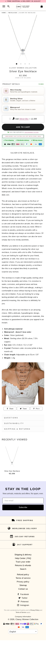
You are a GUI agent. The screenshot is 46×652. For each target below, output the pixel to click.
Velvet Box (24, 119)
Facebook (24, 594)
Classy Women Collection (26, 619)
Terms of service (23, 578)
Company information (23, 616)
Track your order (23, 562)
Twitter (24, 598)
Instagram (24, 605)
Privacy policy (23, 582)
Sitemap (23, 585)
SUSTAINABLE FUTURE (31, 132)
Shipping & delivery (23, 555)
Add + (26, 119)
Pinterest (24, 601)
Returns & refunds (23, 565)
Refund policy (23, 574)
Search (23, 569)
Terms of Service (21, 612)
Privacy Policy (34, 610)
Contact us (23, 589)
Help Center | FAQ (23, 558)
